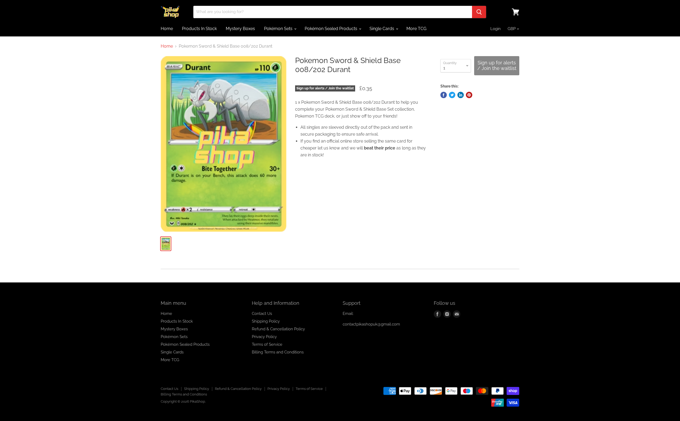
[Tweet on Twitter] (452, 95)
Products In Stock (199, 28)
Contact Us (262, 313)
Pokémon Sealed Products (331, 28)
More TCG (416, 28)
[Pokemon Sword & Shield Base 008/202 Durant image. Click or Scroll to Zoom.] (223, 144)
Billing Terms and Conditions (278, 352)
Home (167, 28)
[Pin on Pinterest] (469, 95)
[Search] (479, 12)
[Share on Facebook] (443, 95)
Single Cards (382, 28)
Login (495, 28)
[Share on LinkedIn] (460, 95)
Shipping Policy (266, 321)
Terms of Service (267, 344)
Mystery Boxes (240, 28)
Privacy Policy (264, 336)
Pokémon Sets (279, 28)
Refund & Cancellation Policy (278, 329)
